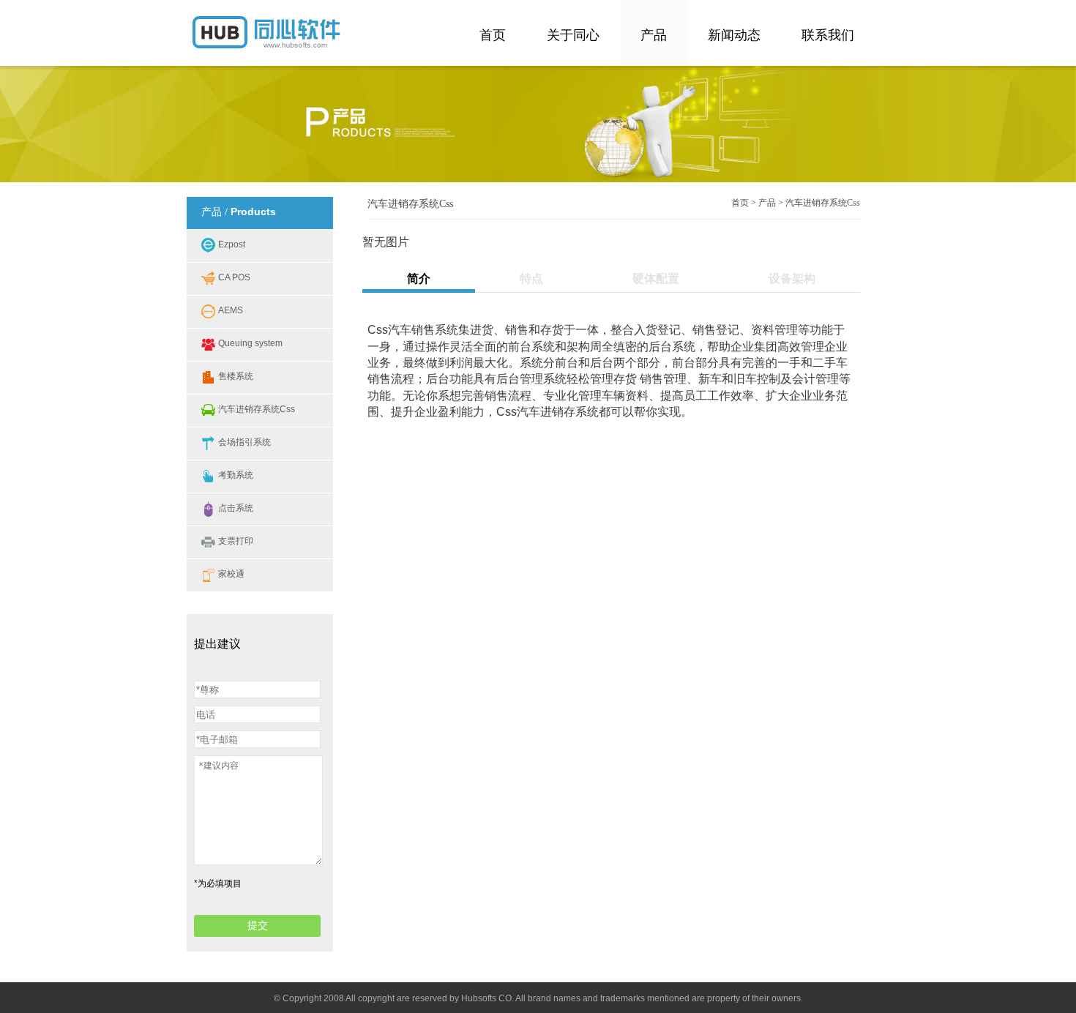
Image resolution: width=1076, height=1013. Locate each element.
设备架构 (792, 278)
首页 (492, 35)
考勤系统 (235, 475)
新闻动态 (734, 35)
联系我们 (827, 35)
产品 (653, 35)
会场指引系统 (244, 442)
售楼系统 (235, 376)
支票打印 (235, 541)
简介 (418, 278)
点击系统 (235, 508)
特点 (531, 278)
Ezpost (231, 244)
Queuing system (250, 343)
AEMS (230, 310)
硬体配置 (655, 278)
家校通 (231, 574)
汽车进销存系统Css (256, 409)
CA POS (234, 277)
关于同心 (573, 35)
